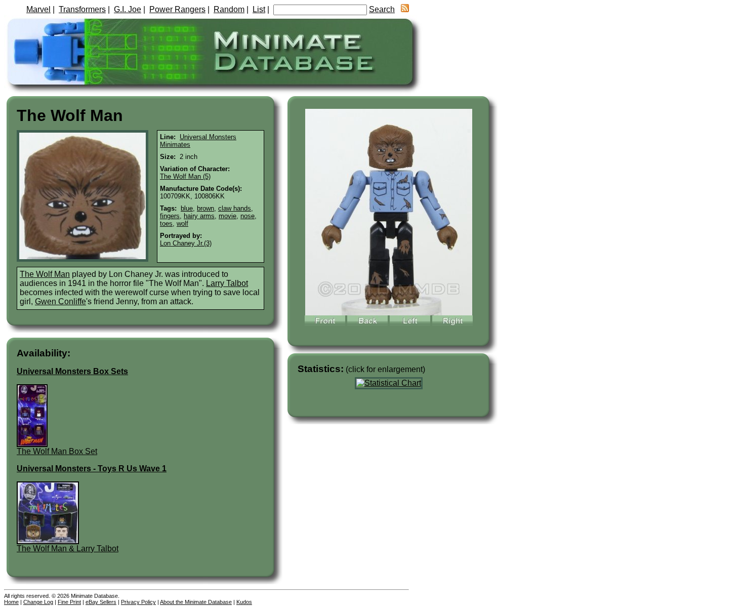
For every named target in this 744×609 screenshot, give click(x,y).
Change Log (38, 602)
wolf (182, 223)
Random (229, 9)
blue (187, 208)
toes (166, 223)
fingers (170, 216)
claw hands (234, 208)
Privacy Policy (138, 602)
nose (247, 216)
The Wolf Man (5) (185, 176)
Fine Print (69, 602)
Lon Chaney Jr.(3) (186, 243)
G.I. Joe (127, 9)
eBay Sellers (101, 602)
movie (227, 216)
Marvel (38, 9)
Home (11, 602)
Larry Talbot (227, 283)
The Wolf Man (45, 274)
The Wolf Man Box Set (57, 451)
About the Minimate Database (196, 602)
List (259, 9)
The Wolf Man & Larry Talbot (67, 548)
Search (382, 9)
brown (205, 208)
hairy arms (199, 216)
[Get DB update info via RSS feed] (405, 9)
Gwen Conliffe (60, 301)
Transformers (82, 9)
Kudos (244, 602)
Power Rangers (177, 9)
